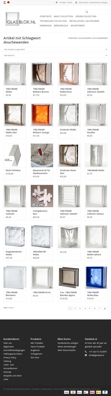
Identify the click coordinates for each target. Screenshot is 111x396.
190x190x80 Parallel (93, 131)
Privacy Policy (9, 357)
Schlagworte (85, 38)
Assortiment (78, 25)
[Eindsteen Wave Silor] (69, 155)
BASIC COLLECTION (63, 16)
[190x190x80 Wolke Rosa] (69, 74)
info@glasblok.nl (96, 355)
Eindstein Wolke (68, 129)
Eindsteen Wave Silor (68, 172)
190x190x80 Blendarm (11, 294)
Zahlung (7, 361)
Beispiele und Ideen (12, 375)
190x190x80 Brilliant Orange (41, 131)
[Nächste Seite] (104, 308)
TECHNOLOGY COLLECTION (53, 21)
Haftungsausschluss (12, 353)
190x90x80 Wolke (95, 170)
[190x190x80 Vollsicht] (14, 196)
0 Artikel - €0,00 (65, 2)
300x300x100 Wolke (39, 253)
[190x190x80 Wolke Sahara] (96, 237)
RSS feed (35, 357)
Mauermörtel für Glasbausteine (41, 172)
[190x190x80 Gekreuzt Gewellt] (96, 74)
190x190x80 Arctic (42, 292)
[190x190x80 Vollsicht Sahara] (96, 196)
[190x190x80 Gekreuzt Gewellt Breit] (69, 196)
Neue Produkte (38, 346)
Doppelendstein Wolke (14, 253)
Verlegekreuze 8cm (40, 212)
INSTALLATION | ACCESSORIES (84, 21)
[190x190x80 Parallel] (96, 114)
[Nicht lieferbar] (14, 155)
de (8, 2)
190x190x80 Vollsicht (11, 212)
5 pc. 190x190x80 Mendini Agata (68, 294)
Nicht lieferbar (13, 170)
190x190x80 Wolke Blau (93, 294)
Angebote (35, 350)
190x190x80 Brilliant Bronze (41, 90)
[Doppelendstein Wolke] (14, 237)
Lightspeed (95, 389)
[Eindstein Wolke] (69, 114)
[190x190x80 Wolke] (14, 74)
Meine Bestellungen (67, 346)
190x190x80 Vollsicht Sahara (95, 212)
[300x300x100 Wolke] (42, 237)
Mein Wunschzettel (66, 350)
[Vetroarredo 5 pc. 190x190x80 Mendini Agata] (69, 277)
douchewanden (100, 38)
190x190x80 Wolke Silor (11, 131)
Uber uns (7, 343)
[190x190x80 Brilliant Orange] (42, 114)
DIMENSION (45, 25)
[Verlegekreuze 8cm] (42, 196)
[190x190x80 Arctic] (42, 277)
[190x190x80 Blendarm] (14, 277)
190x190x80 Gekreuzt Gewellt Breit (68, 212)
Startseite (45, 16)
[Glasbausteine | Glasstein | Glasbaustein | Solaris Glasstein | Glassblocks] (21, 19)
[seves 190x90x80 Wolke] (96, 155)
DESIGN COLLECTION (85, 16)
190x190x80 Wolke (11, 90)
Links (5, 379)
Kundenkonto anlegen (68, 343)
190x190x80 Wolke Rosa (66, 90)
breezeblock (61, 25)
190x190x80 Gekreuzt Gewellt (95, 90)
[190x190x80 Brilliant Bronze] (42, 74)
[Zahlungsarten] (66, 392)
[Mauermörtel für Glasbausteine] (42, 155)
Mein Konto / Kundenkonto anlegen (93, 2)
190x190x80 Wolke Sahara (94, 253)
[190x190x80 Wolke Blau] (96, 277)
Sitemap (7, 372)
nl (4, 2)
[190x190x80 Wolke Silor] (14, 114)
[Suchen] (85, 12)
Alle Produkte (37, 343)
